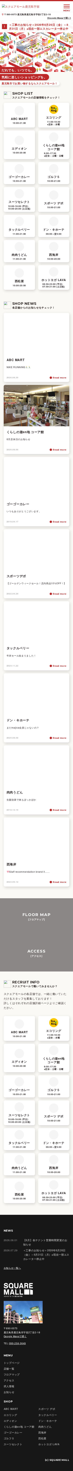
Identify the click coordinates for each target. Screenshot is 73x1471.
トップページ (12, 1363)
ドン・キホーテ (47, 1421)
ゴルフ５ (9, 1438)
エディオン (10, 1421)
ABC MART (11, 1409)
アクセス (9, 1380)
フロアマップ (12, 1374)
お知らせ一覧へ (12, 1267)
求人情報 (9, 1386)
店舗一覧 (9, 1368)
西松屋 (42, 1438)
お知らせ (9, 1392)
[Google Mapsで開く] (59, 18)
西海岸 (42, 1432)
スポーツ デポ (46, 1409)
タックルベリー (47, 1415)
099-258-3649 (17, 1343)
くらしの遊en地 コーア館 (19, 1426)
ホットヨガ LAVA (49, 1444)
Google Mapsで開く (15, 1336)
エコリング (10, 1415)
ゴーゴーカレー (13, 1432)
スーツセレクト (13, 1444)
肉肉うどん (45, 1426)
